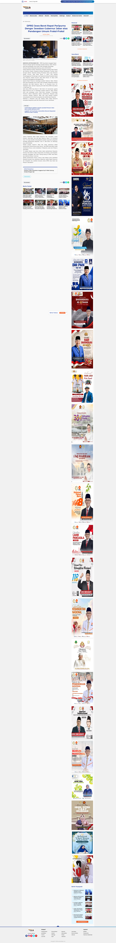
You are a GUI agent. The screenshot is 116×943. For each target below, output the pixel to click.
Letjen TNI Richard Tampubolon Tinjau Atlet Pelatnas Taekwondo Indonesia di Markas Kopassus (77, 32)
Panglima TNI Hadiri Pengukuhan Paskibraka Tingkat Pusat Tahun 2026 (77, 44)
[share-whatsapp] (68, 38)
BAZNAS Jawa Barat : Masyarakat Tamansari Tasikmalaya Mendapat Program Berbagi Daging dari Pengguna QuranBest (78, 1)
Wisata (62, 934)
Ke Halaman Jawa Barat (82, 80)
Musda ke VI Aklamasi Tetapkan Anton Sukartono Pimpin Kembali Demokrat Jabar (79, 891)
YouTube (37, 937)
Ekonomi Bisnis (75, 933)
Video (26, 15)
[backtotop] (58, 927)
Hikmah (41, 15)
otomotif (86, 15)
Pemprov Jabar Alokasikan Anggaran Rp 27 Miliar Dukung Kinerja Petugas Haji (39, 171)
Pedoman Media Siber (87, 934)
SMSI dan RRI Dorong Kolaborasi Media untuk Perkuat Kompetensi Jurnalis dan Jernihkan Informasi (78, 897)
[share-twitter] (66, 38)
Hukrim (47, 15)
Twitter (34, 937)
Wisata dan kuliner (77, 15)
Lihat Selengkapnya (82, 921)
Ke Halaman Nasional (82, 48)
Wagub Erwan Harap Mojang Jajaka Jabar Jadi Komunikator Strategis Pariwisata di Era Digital (88, 64)
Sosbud (68, 15)
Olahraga (62, 15)
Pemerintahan (54, 931)
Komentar (27, 38)
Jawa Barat (75, 54)
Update (63, 312)
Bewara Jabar (34, 15)
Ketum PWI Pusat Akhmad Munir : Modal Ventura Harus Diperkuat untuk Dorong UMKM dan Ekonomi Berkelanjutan (88, 32)
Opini (52, 936)
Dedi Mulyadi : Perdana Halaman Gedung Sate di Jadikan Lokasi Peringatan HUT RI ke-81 (88, 75)
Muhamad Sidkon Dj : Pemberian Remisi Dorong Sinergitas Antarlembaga (76, 75)
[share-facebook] (64, 38)
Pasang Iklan (86, 933)
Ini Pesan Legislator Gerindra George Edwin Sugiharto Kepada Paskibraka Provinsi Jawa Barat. (78, 904)
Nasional (74, 23)
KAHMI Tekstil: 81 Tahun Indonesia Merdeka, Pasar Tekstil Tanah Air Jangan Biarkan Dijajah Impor (88, 44)
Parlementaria (27, 176)
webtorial (63, 936)
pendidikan (43, 933)
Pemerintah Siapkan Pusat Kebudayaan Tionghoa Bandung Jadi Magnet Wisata (78, 916)
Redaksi (85, 931)
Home (25, 1)
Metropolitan (54, 15)
